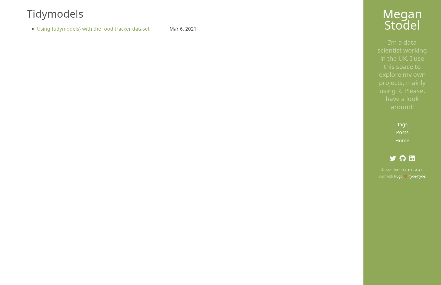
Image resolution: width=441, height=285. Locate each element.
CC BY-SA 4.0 (413, 170)
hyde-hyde (416, 176)
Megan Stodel (402, 19)
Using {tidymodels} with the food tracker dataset (93, 29)
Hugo (398, 176)
